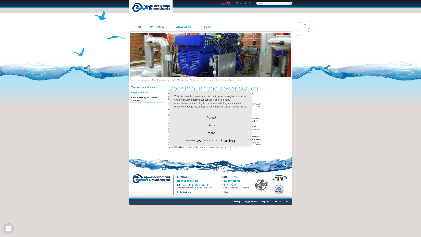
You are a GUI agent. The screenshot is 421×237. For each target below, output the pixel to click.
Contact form (185, 192)
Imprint (265, 201)
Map (226, 192)
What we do (184, 27)
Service (206, 27)
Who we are (158, 27)
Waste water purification (143, 87)
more (211, 133)
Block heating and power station (145, 98)
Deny (211, 125)
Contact (277, 201)
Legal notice (251, 201)
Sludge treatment (139, 92)
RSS (250, 3)
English (174, 80)
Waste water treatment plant (202, 80)
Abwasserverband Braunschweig (155, 80)
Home (239, 3)
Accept (211, 117)
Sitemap (236, 201)
